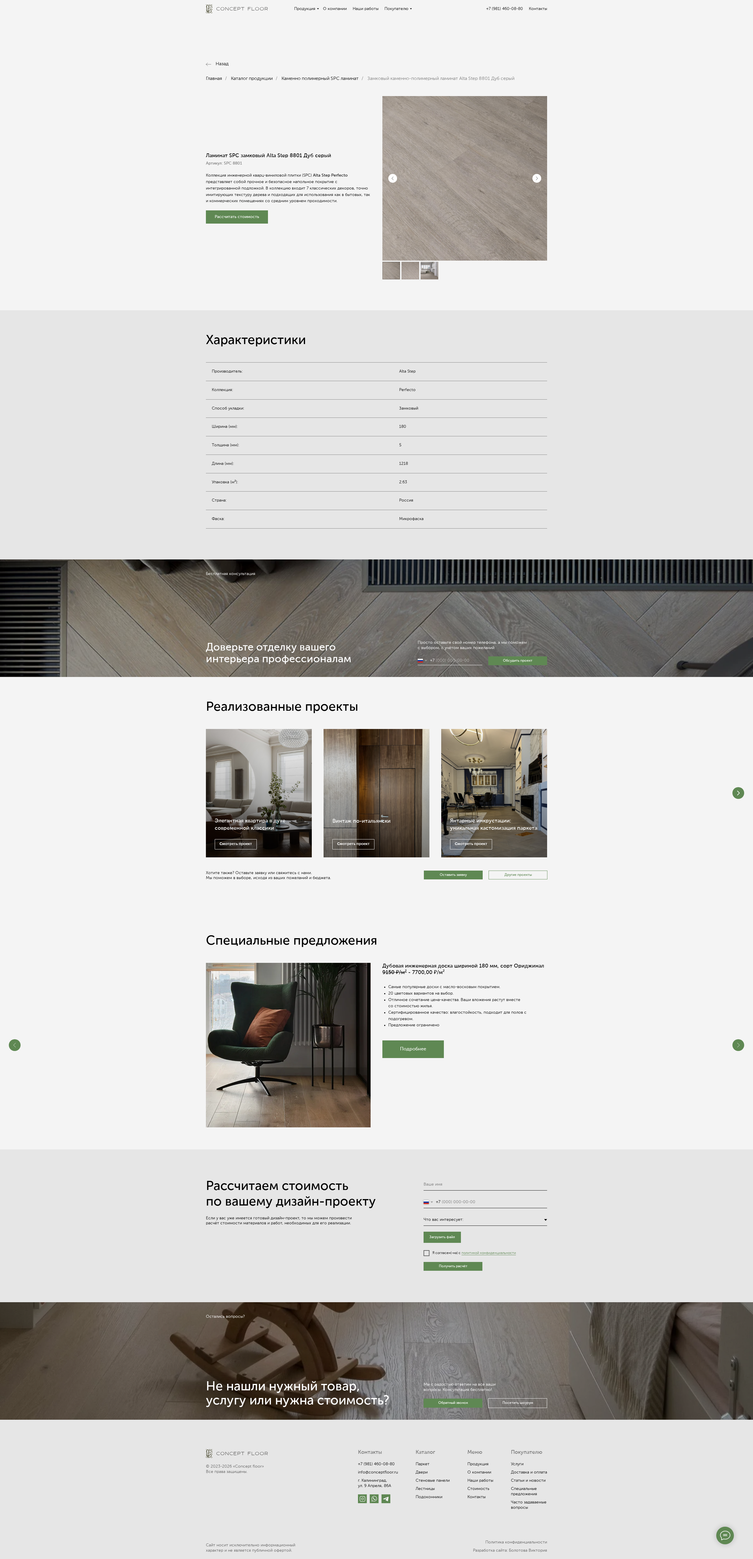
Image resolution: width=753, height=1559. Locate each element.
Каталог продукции (252, 78)
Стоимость (478, 1489)
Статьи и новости (528, 1480)
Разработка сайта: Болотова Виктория (510, 1550)
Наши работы (366, 9)
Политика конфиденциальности (516, 1542)
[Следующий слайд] (536, 178)
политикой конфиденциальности (489, 1253)
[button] (237, 217)
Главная (214, 78)
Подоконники (429, 1497)
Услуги (517, 1464)
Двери (422, 1472)
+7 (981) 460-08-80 (504, 9)
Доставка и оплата (529, 1472)
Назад (222, 64)
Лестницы (425, 1489)
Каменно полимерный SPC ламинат (320, 78)
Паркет (422, 1464)
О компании (335, 9)
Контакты (538, 9)
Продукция (304, 9)
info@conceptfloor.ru (378, 1472)
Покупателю (396, 9)
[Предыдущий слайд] (392, 178)
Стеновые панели (433, 1480)
